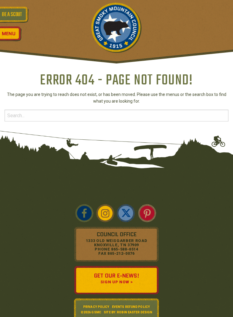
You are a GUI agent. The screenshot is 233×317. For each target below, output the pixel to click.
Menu (8, 33)
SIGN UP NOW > (116, 282)
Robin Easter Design (134, 312)
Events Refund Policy (131, 306)
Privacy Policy (96, 306)
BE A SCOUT (12, 14)
